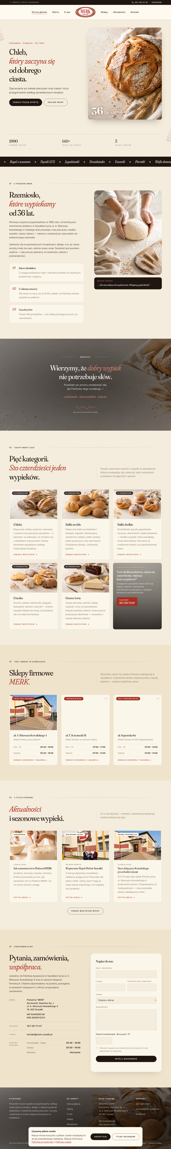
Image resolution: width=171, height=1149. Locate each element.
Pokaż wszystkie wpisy (85, 911)
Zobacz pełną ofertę (25, 102)
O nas (67, 12)
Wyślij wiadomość (126, 1059)
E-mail (99, 981)
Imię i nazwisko (104, 968)
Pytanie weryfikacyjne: (113, 1034)
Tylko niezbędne (125, 1137)
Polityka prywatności (43, 1142)
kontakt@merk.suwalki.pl (39, 1034)
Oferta (55, 12)
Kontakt (135, 12)
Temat (99, 994)
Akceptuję (100, 1137)
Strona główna (39, 12)
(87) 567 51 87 (34, 1026)
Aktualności (119, 12)
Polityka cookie (155, 1143)
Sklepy (104, 12)
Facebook (157, 2)
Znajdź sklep (56, 102)
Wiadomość (102, 1007)
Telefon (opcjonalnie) (139, 981)
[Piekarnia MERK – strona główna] (85, 12)
